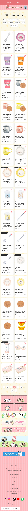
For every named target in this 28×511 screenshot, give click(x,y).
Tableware (22, 19)
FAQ (14, 481)
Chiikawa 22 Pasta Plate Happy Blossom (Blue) (20, 159)
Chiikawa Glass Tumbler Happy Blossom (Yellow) (7, 225)
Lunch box (17, 22)
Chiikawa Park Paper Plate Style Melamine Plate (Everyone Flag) (20, 46)
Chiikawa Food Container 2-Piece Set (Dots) (20, 356)
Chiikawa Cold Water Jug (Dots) (7, 355)
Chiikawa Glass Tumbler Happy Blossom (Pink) (19, 203)
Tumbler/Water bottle (13, 19)
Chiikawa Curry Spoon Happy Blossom (6, 247)
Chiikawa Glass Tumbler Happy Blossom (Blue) (6, 203)
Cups (4, 19)
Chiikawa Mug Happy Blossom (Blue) (6, 137)
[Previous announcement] (2, 2)
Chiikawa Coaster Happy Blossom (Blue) (7, 312)
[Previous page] (4, 387)
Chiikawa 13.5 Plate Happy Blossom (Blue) (19, 269)
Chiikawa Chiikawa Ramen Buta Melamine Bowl (20, 334)
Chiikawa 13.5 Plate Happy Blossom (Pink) (6, 291)
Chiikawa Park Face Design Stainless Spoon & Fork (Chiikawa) (7, 46)
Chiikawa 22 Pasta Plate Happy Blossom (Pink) (7, 181)
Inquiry (14, 484)
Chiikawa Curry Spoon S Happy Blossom (6, 269)
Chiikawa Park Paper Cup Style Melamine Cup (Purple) (6, 70)
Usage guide (14, 477)
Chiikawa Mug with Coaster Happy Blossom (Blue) (20, 92)
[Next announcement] (25, 2)
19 (12, 390)
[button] (2, 7)
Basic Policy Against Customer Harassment (14, 492)
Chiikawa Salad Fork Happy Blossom (19, 247)
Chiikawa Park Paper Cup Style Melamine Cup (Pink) (6, 93)
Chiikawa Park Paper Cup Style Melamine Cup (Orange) (19, 70)
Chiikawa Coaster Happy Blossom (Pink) (20, 312)
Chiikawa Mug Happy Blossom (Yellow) (6, 159)
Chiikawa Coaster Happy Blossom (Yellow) (7, 334)
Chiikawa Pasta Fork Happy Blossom (19, 225)
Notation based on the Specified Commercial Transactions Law (14, 469)
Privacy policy (14, 465)
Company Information (14, 474)
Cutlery (5, 22)
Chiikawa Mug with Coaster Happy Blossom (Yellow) (20, 116)
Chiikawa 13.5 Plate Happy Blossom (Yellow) (20, 291)
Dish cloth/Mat (13, 25)
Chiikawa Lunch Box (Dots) (19, 377)
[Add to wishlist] (12, 33)
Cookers (11, 22)
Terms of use (14, 461)
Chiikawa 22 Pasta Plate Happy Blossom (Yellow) (20, 181)
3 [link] (14, 387)
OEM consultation (14, 488)
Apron (23, 22)
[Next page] (15, 390)
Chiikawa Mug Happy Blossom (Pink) (19, 137)
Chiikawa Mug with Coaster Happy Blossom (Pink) (7, 116)
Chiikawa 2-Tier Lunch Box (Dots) (7, 377)
